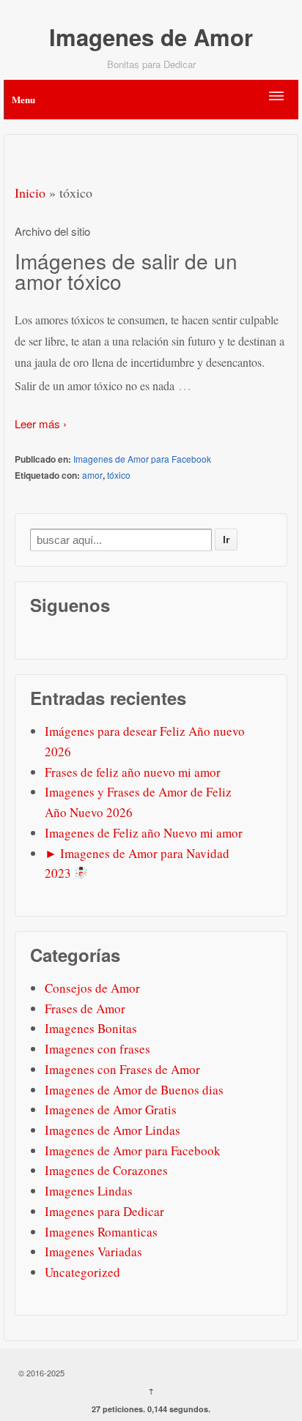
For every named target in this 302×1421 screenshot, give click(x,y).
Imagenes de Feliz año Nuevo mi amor (144, 832)
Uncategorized (82, 1272)
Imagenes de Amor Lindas (112, 1130)
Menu (23, 99)
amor (92, 475)
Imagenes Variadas (93, 1251)
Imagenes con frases (97, 1048)
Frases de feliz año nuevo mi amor (133, 772)
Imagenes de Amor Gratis (111, 1109)
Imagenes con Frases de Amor (122, 1069)
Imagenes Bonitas (91, 1028)
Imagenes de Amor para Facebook (142, 458)
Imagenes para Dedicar (104, 1211)
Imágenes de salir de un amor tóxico (126, 271)
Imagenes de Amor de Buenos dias (134, 1089)
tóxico (118, 475)
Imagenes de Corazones (106, 1170)
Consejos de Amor (92, 988)
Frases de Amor (85, 1008)
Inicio (30, 192)
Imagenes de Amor (151, 36)
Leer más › (41, 423)
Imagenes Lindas (89, 1190)
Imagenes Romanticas (101, 1231)
